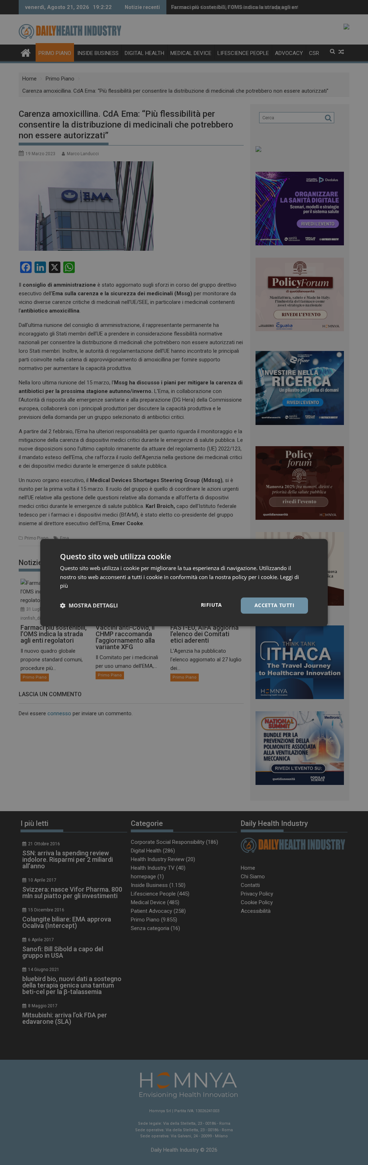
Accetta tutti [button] (274, 605)
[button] (89, 606)
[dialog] (184, 582)
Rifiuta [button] (211, 604)
